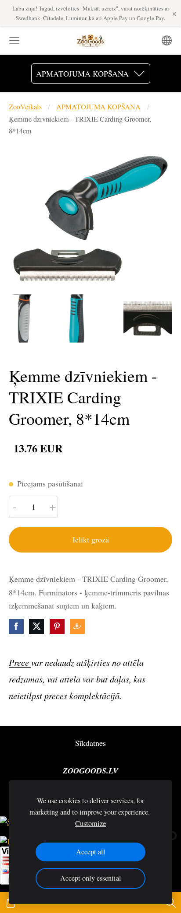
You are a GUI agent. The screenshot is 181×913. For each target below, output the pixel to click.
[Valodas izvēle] (167, 40)
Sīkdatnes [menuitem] (90, 743)
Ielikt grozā (90, 539)
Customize (90, 823)
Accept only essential (90, 878)
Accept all (90, 852)
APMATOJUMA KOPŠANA (98, 107)
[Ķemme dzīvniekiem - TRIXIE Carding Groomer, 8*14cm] (33, 318)
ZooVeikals (25, 107)
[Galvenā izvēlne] (14, 40)
